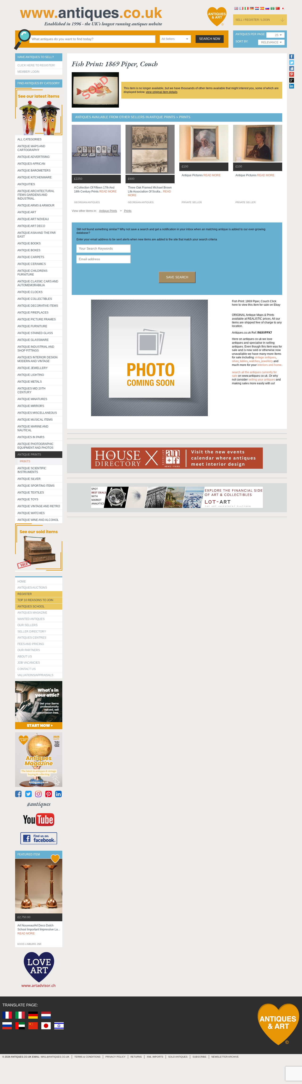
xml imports (155, 1056)
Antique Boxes (28, 250)
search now (209, 39)
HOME (21, 581)
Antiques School (31, 606)
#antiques (38, 804)
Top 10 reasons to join (35, 600)
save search (177, 277)
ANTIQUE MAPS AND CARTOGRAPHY (31, 148)
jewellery (267, 361)
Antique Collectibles (34, 299)
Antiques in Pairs (30, 437)
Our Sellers (27, 625)
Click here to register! (36, 65)
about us (24, 656)
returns (136, 1056)
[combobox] (175, 39)
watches (254, 361)
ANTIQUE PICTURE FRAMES (36, 319)
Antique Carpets (30, 257)
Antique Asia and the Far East (36, 234)
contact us (26, 669)
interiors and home (269, 365)
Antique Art (26, 212)
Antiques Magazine (32, 612)
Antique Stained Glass (35, 333)
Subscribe (199, 1056)
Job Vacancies (28, 662)
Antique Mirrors (30, 406)
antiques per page (250, 34)
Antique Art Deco (31, 226)
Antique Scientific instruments (31, 470)
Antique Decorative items (37, 305)
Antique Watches (31, 513)
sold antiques (178, 1056)
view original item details (161, 92)
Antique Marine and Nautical (32, 428)
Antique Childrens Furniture (32, 272)
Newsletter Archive (225, 1056)
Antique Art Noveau (33, 219)
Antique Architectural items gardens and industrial (36, 194)
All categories (29, 139)
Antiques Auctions (32, 587)
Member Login (28, 71)
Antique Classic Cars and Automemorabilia (37, 283)
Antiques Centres (31, 637)
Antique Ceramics (31, 264)
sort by (241, 41)
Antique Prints (29, 454)
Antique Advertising (33, 157)
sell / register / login (252, 19)
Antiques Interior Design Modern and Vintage (37, 359)
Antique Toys (27, 499)
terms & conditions (87, 1056)
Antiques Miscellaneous (37, 412)
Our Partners (28, 650)
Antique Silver (29, 479)
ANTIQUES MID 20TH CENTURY (31, 390)
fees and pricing (30, 644)
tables (244, 361)
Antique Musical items (35, 419)
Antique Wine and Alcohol (38, 520)
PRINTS (25, 461)
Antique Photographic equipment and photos (35, 445)
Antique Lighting (30, 375)
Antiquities (26, 184)
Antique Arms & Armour (36, 205)
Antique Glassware (33, 340)
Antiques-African (31, 163)
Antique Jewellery (32, 368)
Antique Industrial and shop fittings (35, 348)
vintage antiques (265, 357)
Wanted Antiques (31, 619)
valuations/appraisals (35, 675)
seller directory (31, 631)
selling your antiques (261, 379)
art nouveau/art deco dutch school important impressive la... (38, 929)
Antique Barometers (33, 170)
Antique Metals (29, 381)
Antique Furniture (32, 326)
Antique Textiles (30, 492)
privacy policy (115, 1056)
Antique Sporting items (36, 485)
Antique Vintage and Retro (38, 506)
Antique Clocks (29, 292)
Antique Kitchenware (34, 177)
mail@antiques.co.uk (55, 1056)
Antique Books (29, 243)
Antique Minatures (32, 399)
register (24, 594)
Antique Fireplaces (32, 312)
